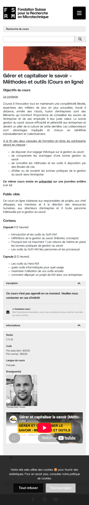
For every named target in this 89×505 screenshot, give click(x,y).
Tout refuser (28, 488)
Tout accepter (60, 488)
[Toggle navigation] (79, 13)
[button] (79, 283)
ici (10, 185)
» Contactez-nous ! (21, 309)
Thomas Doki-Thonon (15, 407)
